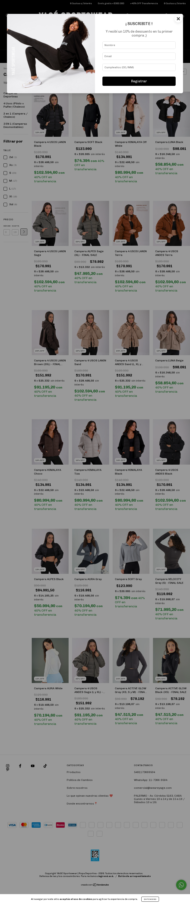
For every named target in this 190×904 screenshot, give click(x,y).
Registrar (139, 81)
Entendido (150, 899)
